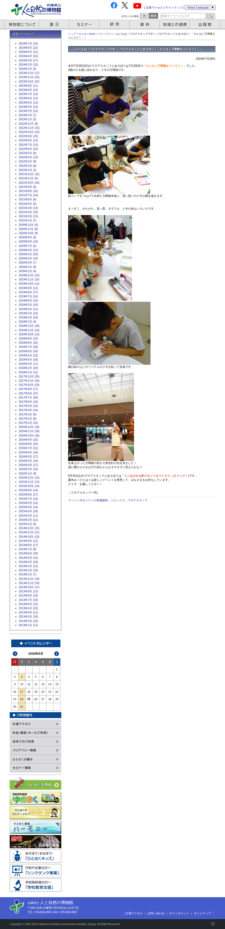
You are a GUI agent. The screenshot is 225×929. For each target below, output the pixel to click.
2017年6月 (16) (28, 401)
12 (35, 684)
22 (56, 691)
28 (49, 699)
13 (42, 684)
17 (21, 691)
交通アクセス (154, 7)
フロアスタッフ (138, 500)
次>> (56, 653)
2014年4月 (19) (28, 562)
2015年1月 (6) (27, 524)
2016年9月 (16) (28, 439)
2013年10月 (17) (29, 587)
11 (28, 684)
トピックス (104, 33)
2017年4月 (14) (28, 410)
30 (14, 706)
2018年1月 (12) (28, 372)
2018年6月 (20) (28, 351)
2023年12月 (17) (29, 73)
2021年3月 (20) (28, 212)
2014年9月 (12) (28, 541)
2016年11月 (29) (29, 431)
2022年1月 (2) (27, 170)
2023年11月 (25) (29, 77)
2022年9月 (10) (28, 136)
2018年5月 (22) (28, 355)
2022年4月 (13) (28, 157)
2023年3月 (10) (28, 111)
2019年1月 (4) (27, 321)
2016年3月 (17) (28, 465)
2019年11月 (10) (29, 279)
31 (21, 706)
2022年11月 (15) (29, 127)
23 (14, 699)
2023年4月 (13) (28, 106)
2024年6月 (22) (28, 47)
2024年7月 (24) (28, 43)
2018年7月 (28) (28, 347)
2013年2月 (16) (28, 621)
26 (35, 699)
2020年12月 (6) (28, 224)
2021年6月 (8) (27, 199)
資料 (145, 24)
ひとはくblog (87, 33)
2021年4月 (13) (28, 208)
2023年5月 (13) (28, 102)
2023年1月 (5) (27, 119)
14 (49, 684)
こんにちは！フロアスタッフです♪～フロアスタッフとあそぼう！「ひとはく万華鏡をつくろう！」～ (138, 49)
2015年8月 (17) (28, 494)
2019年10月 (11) (29, 283)
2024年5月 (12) (28, 52)
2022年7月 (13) (28, 144)
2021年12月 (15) (29, 174)
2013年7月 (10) (28, 600)
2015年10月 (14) (29, 486)
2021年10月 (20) (29, 182)
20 (42, 691)
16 (14, 691)
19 (35, 691)
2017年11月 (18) (29, 380)
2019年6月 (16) (28, 300)
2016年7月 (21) (28, 448)
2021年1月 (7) (27, 220)
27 (42, 699)
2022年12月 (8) (28, 123)
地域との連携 (175, 24)
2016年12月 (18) (29, 427)
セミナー (84, 24)
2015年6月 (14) (28, 503)
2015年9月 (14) (28, 490)
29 (56, 699)
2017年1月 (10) (28, 422)
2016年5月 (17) (28, 456)
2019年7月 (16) (28, 296)
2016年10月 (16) (29, 435)
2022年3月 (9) (27, 161)
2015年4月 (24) (28, 511)
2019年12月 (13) (29, 275)
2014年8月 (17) (28, 545)
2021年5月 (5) (27, 203)
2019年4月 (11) (28, 309)
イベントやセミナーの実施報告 (88, 500)
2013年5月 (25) (28, 608)
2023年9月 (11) (28, 85)
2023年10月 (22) (29, 81)
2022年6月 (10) (28, 149)
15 (56, 684)
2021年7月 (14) (28, 195)
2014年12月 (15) (29, 528)
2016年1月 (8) (27, 473)
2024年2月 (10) (28, 64)
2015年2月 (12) (28, 519)
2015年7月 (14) (28, 498)
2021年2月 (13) (28, 216)
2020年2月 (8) (27, 267)
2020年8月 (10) (28, 241)
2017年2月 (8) (27, 418)
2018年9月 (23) (28, 338)
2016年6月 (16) (28, 452)
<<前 (15, 653)
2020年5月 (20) (28, 254)
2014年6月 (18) (28, 553)
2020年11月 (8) (28, 229)
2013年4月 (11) (28, 612)
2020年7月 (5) (27, 246)
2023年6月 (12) (28, 98)
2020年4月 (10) (28, 258)
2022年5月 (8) (27, 153)
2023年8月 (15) (28, 90)
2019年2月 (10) (28, 317)
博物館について (22, 24)
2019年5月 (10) (28, 304)
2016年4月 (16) (28, 460)
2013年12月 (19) (29, 578)
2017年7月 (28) (28, 397)
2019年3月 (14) (28, 313)
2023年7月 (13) (28, 94)
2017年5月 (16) (28, 406)
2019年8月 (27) (28, 292)
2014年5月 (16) (28, 557)
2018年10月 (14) (29, 334)
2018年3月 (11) (28, 363)
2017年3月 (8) (27, 414)
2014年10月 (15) (29, 536)
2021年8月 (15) (28, 191)
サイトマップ (173, 7)
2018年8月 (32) (28, 342)
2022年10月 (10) (29, 132)
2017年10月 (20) (29, 384)
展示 (54, 24)
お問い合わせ (156, 913)
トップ (72, 33)
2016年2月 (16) (28, 469)
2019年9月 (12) (28, 288)
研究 (115, 24)
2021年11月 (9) (28, 178)
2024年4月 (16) (28, 56)
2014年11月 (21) (29, 532)
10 (21, 684)
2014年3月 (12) (28, 566)
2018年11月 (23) (29, 330)
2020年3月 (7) (27, 262)
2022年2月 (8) (27, 165)
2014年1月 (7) (27, 574)
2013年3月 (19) (28, 616)
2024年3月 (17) (28, 60)
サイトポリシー (179, 913)
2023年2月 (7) (27, 115)
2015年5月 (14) (28, 507)
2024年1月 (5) (27, 68)
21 (49, 691)
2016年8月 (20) (28, 444)
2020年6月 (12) (28, 250)
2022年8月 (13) (28, 140)
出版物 (205, 24)
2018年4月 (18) (28, 359)
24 (21, 699)
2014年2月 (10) (28, 570)
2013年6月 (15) (28, 604)
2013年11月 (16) (29, 583)
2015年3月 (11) (28, 515)
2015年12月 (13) (29, 477)
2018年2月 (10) (28, 368)
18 (28, 691)
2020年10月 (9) (28, 233)
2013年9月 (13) (28, 591)
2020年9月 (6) (27, 237)
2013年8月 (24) (28, 595)
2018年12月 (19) (29, 325)
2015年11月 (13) (29, 481)
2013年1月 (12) (28, 625)
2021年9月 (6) (27, 187)
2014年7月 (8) (27, 549)
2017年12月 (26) (29, 376)
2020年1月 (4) (27, 271)
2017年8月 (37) (28, 393)
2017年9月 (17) (28, 389)
